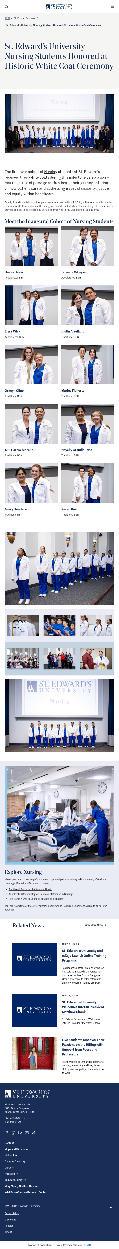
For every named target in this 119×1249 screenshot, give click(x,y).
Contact (9, 1142)
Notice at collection (40, 1245)
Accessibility (12, 1213)
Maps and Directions (16, 1149)
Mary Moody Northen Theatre (21, 1186)
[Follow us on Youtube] (27, 1133)
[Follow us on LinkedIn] (20, 1133)
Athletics (10, 1173)
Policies (9, 1225)
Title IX (9, 1231)
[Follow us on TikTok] (34, 1133)
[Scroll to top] (110, 1207)
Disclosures (11, 1219)
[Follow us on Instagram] (13, 1133)
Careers (9, 1167)
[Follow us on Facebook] (6, 1133)
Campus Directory (15, 1161)
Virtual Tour (11, 1155)
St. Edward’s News (24, 18)
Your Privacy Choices (69, 1245)
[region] (59, 642)
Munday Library (13, 1179)
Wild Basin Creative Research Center (25, 1192)
